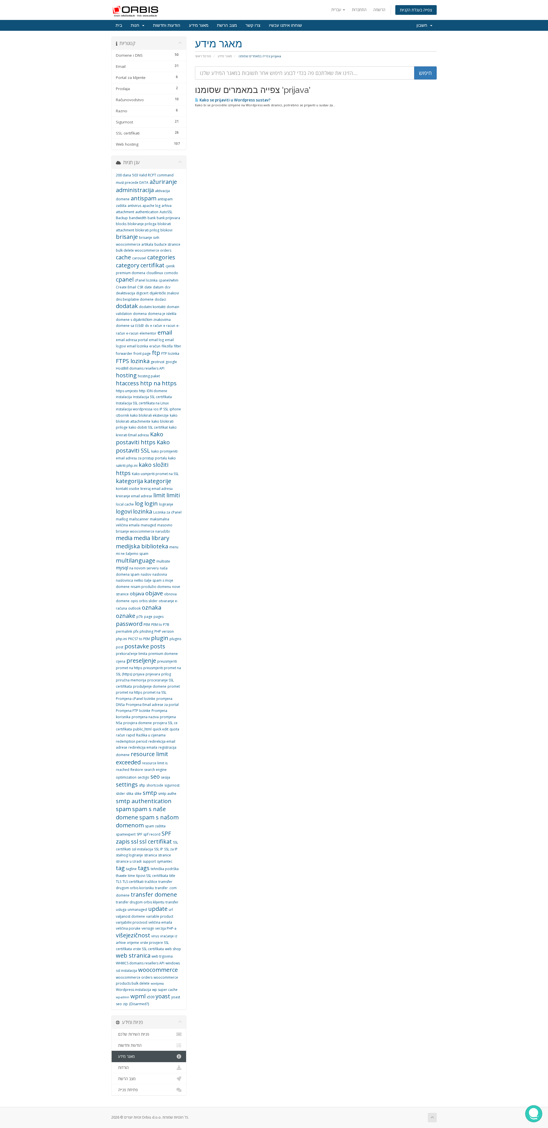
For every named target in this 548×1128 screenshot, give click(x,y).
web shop (173, 948)
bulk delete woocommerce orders (143, 250)
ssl (134, 841)
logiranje (166, 504)
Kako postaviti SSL (143, 446)
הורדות (122, 1067)
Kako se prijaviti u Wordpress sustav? (235, 100)
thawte (121, 875)
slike (138, 793)
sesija (165, 777)
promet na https (129, 692)
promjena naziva (145, 716)
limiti (173, 495)
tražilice (151, 881)
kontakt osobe (127, 488)
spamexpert (126, 834)
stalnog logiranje (129, 855)
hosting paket (149, 376)
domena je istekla (162, 313)
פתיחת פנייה (127, 1089)
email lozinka (137, 346)
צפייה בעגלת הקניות (416, 10)
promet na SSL (154, 692)
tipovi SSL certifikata (152, 875)
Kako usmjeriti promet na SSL (155, 473)
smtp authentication (144, 801)
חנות (136, 25)
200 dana (123, 175)
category (127, 265)
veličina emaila (160, 922)
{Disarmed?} (139, 1003)
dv (147, 325)
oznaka (151, 607)
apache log (151, 205)
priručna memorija (131, 680)
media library (151, 538)
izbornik (122, 415)
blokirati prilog (147, 230)
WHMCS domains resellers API (140, 963)
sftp (142, 785)
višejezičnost (133, 935)
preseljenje (141, 660)
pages (159, 616)
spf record (151, 834)
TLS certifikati (133, 881)
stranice (164, 855)
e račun (156, 325)
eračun (154, 346)
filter (177, 346)
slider (120, 793)
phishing (146, 631)
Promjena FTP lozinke (133, 710)
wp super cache (165, 989)
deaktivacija (125, 293)
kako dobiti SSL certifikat (148, 427)
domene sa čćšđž (130, 325)
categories (161, 257)
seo (155, 776)
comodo (171, 272)
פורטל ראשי (203, 56)
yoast (163, 996)
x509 (150, 997)
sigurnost (172, 785)
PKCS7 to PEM (139, 638)
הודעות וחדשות (166, 25)
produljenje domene (149, 686)
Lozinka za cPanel (167, 512)
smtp (150, 793)
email (165, 332)
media (124, 538)
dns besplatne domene (135, 299)
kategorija (129, 481)
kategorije (157, 481)
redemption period (131, 741)
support (149, 861)
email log (156, 339)
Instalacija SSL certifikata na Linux (142, 403)
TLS (118, 881)
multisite (163, 561)
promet (174, 686)
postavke (136, 646)
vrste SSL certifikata (148, 948)
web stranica (133, 955)
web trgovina (162, 956)
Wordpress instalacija (133, 989)
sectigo (143, 777)
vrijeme (133, 942)
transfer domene (154, 894)
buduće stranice (167, 244)
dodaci (160, 299)
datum (158, 287)
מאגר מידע (198, 25)
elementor (148, 333)
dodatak (127, 306)
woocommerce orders (134, 977)
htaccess (127, 383)
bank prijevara (168, 217)
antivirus (134, 205)
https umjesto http (131, 390)
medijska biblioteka (142, 546)
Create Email (126, 287)
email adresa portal (132, 339)
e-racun (132, 333)
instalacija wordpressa (134, 409)
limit (159, 495)
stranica (150, 855)
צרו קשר (252, 25)
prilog (166, 674)
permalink (124, 631)
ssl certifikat (155, 841)
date (148, 287)
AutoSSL (166, 211)
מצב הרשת (227, 25)
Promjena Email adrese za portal (152, 704)
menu (173, 547)
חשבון (423, 25)
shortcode (154, 785)
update (158, 909)
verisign (148, 928)
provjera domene (137, 722)
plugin (159, 638)
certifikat (152, 265)
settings (127, 784)
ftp (156, 353)
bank (152, 217)
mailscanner (139, 519)
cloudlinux (154, 272)
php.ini (121, 638)
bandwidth (137, 217)
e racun (169, 325)
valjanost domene (130, 916)
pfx (135, 631)
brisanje (127, 237)
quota (174, 729)
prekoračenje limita (131, 653)
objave (154, 593)
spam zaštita (155, 826)
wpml (138, 996)
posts (157, 646)
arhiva (167, 205)
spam (123, 809)
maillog (122, 519)
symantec (164, 861)
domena (140, 313)
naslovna (159, 574)
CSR (140, 287)
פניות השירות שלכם (132, 1034)
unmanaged (137, 909)
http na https (158, 383)
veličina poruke (128, 928)
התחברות (359, 9)
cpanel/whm (168, 280)
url (171, 909)
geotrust (157, 361)
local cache (125, 504)
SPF (139, 834)
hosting (126, 375)
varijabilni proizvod (131, 922)
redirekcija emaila (142, 747)
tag (120, 868)
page (148, 616)
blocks (121, 223)
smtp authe (167, 793)
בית (119, 25)
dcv (167, 287)
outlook (134, 608)
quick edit (160, 729)
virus (155, 936)
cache (123, 257)
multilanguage (135, 560)
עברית (336, 9)
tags (144, 868)
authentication (146, 211)
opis (134, 600)
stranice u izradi (129, 861)
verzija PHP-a (165, 928)
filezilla (167, 346)
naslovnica (124, 580)
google (171, 361)
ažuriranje (163, 182)
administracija (135, 190)
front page (142, 353)
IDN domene (157, 390)
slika (129, 793)
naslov (146, 574)
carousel (139, 258)
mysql (122, 568)
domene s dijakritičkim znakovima (143, 319)
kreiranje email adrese (134, 496)
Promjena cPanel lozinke (135, 698)
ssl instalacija (142, 849)
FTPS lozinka (133, 361)
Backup (122, 217)
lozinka (142, 511)
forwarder (124, 353)
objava (137, 594)
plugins (175, 638)
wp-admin (122, 997)
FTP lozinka (170, 353)
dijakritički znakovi (164, 293)
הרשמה (379, 9)
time (131, 875)
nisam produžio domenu (151, 586)
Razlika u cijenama (151, 735)
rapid (130, 735)
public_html (142, 729)
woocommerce (158, 970)
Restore (136, 769)
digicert (142, 293)
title (172, 875)
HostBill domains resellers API (140, 368)
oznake (125, 616)
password (129, 624)
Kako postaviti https (139, 438)
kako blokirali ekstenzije (149, 415)
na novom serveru (144, 568)
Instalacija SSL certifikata (152, 396)
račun (120, 735)
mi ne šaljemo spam (132, 553)
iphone (175, 409)
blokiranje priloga (142, 223)
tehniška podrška (165, 868)
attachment (125, 211)
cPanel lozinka (146, 280)
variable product (159, 916)
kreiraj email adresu (156, 488)
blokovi (166, 230)
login (151, 503)
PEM (147, 624)
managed (148, 525)
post (119, 647)
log (139, 503)
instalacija (124, 396)
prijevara (153, 674)
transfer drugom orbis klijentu (140, 902)
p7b (139, 616)
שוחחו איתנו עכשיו (285, 25)
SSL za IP (171, 849)
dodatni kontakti (152, 306)
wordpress (157, 984)
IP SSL (164, 409)
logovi (124, 511)
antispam (143, 198)
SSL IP (158, 849)
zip (125, 1003)
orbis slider (148, 600)
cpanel (125, 279)
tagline (131, 868)
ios (156, 409)
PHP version (164, 631)
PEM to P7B (160, 624)
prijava (138, 674)
